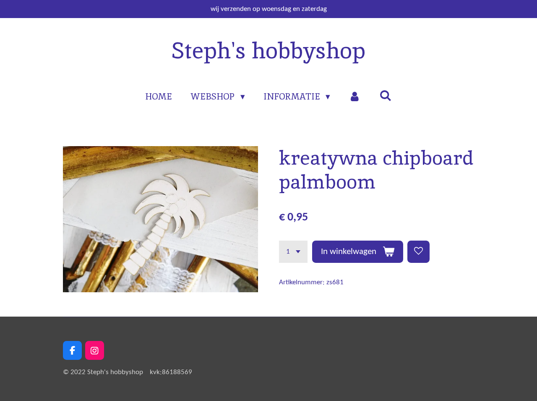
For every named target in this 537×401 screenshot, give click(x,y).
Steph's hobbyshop (268, 50)
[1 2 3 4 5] (293, 252)
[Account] (354, 96)
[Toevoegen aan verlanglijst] (418, 252)
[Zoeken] (385, 95)
